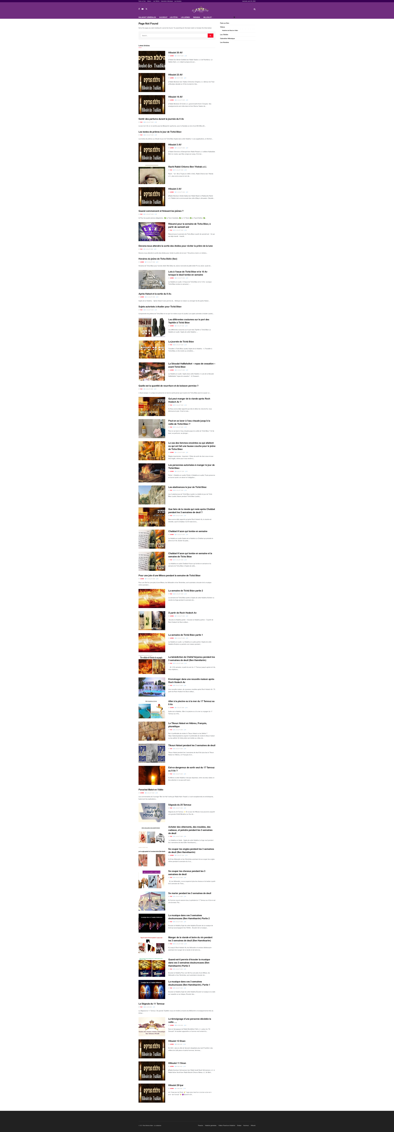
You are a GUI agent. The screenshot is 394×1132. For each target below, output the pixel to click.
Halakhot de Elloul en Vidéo (230, 30)
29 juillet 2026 (180, 100)
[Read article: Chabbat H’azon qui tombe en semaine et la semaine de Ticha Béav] (152, 561)
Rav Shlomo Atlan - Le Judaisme (152, 1125)
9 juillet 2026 (149, 249)
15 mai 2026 (179, 1088)
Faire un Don (142, 1)
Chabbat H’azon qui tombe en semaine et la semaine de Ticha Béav (190, 555)
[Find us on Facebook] (139, 9)
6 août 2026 (179, 78)
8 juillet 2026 (180, 326)
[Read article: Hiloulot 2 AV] (152, 196)
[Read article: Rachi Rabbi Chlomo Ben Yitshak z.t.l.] (152, 174)
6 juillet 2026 (178, 685)
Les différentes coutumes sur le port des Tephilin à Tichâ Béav (188, 321)
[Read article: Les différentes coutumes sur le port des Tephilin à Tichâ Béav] (152, 327)
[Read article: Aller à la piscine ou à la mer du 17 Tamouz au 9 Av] (152, 709)
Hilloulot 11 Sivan (177, 1063)
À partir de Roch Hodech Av (182, 612)
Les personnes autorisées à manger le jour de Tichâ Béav (191, 466)
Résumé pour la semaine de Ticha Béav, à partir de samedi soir (189, 225)
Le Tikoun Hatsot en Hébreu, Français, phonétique (187, 724)
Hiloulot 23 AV (175, 74)
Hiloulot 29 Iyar (175, 1085)
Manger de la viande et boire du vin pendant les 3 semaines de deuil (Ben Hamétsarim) (190, 939)
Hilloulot (207, 17)
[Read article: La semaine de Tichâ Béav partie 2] (152, 598)
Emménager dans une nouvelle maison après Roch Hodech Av (191, 680)
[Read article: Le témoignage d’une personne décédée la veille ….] (152, 1026)
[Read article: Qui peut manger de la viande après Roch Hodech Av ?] (152, 406)
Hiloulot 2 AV (174, 188)
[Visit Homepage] (201, 8)
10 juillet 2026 (149, 214)
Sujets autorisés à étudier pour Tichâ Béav (160, 306)
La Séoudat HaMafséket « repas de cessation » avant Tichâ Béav (191, 365)
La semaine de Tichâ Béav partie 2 (185, 590)
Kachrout (163, 17)
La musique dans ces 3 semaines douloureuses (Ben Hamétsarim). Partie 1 (189, 983)
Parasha (196, 17)
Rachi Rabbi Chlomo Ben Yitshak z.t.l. (187, 166)
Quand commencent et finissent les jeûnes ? (161, 210)
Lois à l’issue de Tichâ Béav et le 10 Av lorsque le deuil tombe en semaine (187, 273)
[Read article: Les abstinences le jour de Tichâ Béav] (152, 495)
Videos (149, 1)
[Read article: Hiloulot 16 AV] (152, 104)
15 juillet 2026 (178, 170)
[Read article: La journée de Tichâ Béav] (152, 349)
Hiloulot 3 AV (174, 144)
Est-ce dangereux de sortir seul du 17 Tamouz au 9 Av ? (191, 769)
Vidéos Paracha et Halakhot (226, 1125)
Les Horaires (177, 1)
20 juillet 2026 (178, 594)
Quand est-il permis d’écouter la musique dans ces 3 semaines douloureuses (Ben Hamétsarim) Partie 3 (189, 962)
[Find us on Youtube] (142, 9)
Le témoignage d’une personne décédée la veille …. (189, 1020)
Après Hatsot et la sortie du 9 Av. (155, 293)
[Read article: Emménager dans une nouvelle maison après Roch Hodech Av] (152, 687)
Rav (141, 122)
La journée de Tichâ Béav (181, 341)
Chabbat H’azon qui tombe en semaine (187, 531)
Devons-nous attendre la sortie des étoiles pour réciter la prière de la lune (176, 245)
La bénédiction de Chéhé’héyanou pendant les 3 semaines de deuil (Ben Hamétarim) (191, 658)
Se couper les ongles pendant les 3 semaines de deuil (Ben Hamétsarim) (191, 850)
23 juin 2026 (179, 1025)
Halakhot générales (147, 17)
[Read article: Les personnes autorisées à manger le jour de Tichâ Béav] (152, 472)
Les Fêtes (174, 17)
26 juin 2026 (148, 1007)
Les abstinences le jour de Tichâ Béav (187, 487)
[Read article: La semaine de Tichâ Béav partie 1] (152, 642)
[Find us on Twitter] (146, 9)
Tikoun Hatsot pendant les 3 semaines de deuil (191, 745)
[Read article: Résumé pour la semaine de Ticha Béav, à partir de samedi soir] (152, 231)
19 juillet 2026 (150, 262)
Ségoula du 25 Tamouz (179, 804)
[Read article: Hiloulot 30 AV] (152, 60)
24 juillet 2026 (180, 278)
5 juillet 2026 (178, 896)
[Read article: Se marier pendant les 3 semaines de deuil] (152, 901)
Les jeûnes (185, 17)
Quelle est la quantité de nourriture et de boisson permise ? (168, 385)
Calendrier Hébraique (167, 1)
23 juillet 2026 (149, 135)
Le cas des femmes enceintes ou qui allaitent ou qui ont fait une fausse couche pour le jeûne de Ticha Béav (191, 446)
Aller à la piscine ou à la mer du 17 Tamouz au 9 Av (191, 702)
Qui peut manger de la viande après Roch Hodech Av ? (189, 400)
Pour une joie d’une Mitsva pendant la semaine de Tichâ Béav (169, 575)
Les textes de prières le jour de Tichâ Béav (160, 131)
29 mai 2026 (179, 1044)
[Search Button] (254, 9)
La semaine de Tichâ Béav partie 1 (185, 634)
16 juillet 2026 (180, 148)
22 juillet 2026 (178, 490)
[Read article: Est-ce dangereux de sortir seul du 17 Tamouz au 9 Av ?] (152, 775)
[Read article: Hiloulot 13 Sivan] (152, 1048)
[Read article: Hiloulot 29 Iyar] (152, 1093)
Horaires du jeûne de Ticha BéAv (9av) (158, 258)
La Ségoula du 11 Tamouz (151, 1003)
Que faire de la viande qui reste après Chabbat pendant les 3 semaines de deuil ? (191, 510)
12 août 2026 (180, 56)
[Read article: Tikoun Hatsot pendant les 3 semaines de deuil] (152, 753)
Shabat (239, 1125)
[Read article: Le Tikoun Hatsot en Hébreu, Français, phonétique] (152, 731)
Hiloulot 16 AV (175, 96)
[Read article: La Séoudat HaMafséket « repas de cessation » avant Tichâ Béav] (152, 371)
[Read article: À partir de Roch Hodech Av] (152, 620)
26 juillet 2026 (149, 122)
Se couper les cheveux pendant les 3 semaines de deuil (186, 872)
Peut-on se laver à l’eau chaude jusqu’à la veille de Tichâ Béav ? (189, 422)
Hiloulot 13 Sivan (176, 1041)
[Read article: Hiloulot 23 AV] (152, 82)
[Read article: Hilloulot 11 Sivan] (152, 1070)
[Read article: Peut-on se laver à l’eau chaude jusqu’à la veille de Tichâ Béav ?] (152, 428)
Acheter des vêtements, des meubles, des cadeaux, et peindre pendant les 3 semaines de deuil (190, 830)
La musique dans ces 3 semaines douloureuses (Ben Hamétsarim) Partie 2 (189, 917)
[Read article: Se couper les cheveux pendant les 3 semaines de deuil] (152, 878)
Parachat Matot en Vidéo (151, 789)
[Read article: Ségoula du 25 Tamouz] (152, 812)
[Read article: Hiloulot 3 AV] (152, 152)
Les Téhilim (156, 1)
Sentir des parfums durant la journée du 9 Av (161, 118)
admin (172, 56)
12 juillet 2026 (178, 944)
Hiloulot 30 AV (175, 52)
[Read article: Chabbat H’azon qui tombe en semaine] (152, 539)
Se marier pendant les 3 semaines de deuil (189, 893)
